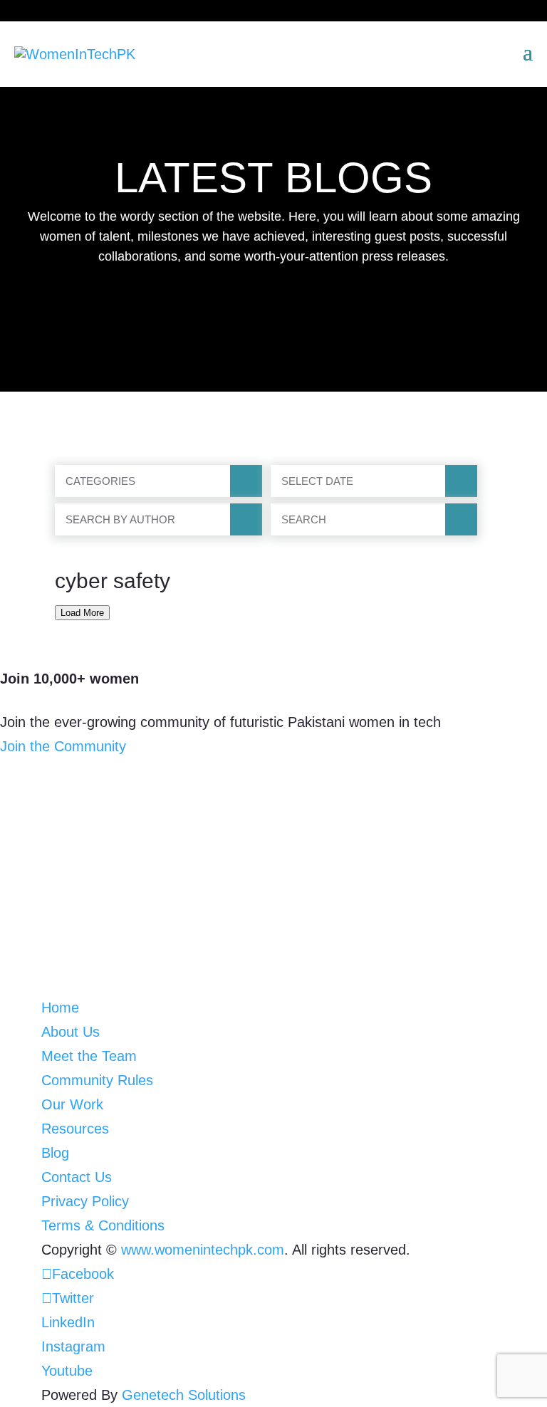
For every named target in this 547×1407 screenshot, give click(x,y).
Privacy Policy (85, 1201)
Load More (82, 612)
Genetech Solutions (184, 1395)
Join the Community (63, 746)
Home (60, 1007)
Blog (55, 1153)
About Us (70, 1032)
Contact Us (76, 1177)
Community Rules (97, 1080)
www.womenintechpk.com (202, 1249)
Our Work (72, 1104)
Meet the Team (89, 1056)
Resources (75, 1128)
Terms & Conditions (103, 1225)
